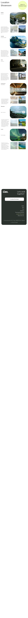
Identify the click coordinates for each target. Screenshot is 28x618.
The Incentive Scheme (19, 212)
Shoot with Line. (21, 215)
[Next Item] (23, 18)
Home (23, 205)
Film (23, 209)
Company (22, 210)
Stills (23, 207)
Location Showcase (20, 214)
